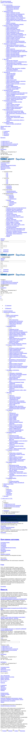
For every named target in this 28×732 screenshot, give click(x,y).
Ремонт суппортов (10, 23)
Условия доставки (5, 694)
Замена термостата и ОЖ (12, 105)
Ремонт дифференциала (12, 86)
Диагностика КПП (11, 73)
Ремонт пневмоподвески (12, 26)
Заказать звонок (4, 146)
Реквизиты (6, 135)
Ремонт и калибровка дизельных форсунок (16, 92)
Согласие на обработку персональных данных (12, 699)
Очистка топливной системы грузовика (16, 98)
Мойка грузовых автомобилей (13, 123)
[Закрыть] (2, 300)
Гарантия (3, 695)
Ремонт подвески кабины (12, 39)
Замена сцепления (10, 74)
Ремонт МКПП (10, 76)
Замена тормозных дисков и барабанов (15, 17)
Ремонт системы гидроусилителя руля (15, 37)
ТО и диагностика (8, 5)
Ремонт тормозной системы (13, 12)
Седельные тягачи (5, 667)
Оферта (2, 702)
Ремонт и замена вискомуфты (13, 108)
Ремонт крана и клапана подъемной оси (16, 42)
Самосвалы (3, 668)
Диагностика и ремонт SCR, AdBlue (15, 112)
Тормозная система (8, 11)
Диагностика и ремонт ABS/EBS (14, 15)
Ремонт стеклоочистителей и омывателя (16, 55)
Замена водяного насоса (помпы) (14, 107)
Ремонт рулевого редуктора (13, 38)
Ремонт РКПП (9, 77)
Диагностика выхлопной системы (14, 110)
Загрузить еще (4, 636)
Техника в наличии (5, 554)
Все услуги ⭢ (4, 681)
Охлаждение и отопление (9, 100)
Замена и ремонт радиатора (13, 104)
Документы (6, 133)
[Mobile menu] (2, 273)
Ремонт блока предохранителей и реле (15, 50)
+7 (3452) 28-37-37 (5, 141)
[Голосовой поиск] (2, 246)
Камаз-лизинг (4, 559)
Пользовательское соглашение (8, 700)
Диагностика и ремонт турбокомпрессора (16, 61)
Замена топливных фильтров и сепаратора (16, 96)
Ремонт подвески (5, 678)
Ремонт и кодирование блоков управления (16, 51)
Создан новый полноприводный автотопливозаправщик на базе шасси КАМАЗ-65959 (14, 598)
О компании (6, 131)
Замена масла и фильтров (12, 8)
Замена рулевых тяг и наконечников (15, 30)
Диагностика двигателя (12, 60)
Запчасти (3, 238)
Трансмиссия (6, 72)
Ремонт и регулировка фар (12, 52)
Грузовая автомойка (8, 122)
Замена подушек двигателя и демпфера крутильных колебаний (15, 69)
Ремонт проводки (10, 48)
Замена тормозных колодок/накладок (15, 14)
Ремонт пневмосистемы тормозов (14, 16)
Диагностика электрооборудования (15, 45)
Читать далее (17, 718)
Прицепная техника (5, 669)
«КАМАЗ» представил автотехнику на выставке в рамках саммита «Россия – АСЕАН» (13, 617)
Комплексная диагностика (12, 7)
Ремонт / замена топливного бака (14, 99)
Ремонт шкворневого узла (12, 32)
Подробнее (3, 520)
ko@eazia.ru (3, 149)
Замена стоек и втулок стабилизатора (15, 41)
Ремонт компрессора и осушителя (14, 19)
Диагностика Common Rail (12, 91)
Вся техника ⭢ (4, 671)
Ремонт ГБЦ (9, 67)
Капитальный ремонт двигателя (14, 70)
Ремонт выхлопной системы (13, 116)
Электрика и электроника (9, 43)
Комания (3, 682)
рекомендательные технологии (8, 705)
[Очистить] (1, 243)
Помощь (3, 690)
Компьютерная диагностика (13, 6)
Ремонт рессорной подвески (13, 29)
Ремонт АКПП (10, 78)
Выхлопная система (8, 109)
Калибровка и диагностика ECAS (14, 36)
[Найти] (5, 246)
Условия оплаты (4, 693)
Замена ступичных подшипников (14, 33)
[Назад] (7, 314)
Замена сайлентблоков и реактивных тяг (16, 34)
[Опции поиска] (2, 244)
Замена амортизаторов (11, 28)
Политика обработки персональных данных (11, 698)
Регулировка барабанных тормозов (14, 24)
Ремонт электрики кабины (12, 54)
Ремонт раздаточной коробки (13, 87)
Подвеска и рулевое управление (11, 25)
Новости (5, 132)
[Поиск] (2, 294)
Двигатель (6, 59)
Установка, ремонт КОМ (12, 89)
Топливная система (8, 90)
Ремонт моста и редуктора (12, 82)
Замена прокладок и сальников (13, 63)
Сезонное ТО (9, 10)
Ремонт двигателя (5, 679)
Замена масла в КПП (11, 79)
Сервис (2, 240)
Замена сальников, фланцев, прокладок (16, 81)
